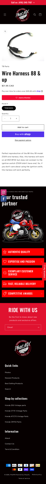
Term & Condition (12, 449)
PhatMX (12, 475)
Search (8, 389)
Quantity (5, 114)
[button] (5, 14)
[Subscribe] (38, 327)
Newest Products (12, 378)
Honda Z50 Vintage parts (15, 405)
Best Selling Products (14, 383)
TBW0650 (8, 108)
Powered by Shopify (23, 475)
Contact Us (9, 444)
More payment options (23, 140)
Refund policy (37, 474)
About (7, 438)
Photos (8, 372)
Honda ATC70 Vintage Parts (16, 416)
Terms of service (24, 478)
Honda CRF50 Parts (13, 422)
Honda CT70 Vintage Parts (16, 411)
